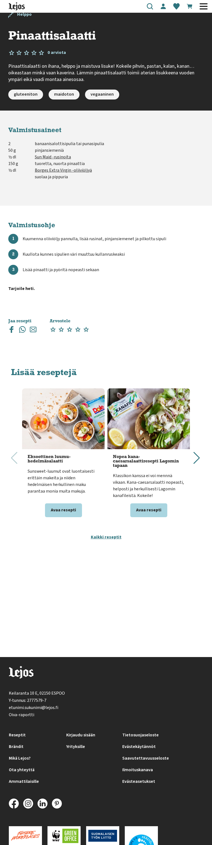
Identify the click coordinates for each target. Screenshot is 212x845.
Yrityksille (75, 747)
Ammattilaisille (24, 781)
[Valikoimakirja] (176, 6)
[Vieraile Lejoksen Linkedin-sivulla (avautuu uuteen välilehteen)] (42, 804)
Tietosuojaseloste (140, 735)
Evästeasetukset (138, 781)
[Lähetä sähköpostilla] (33, 331)
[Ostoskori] (189, 6)
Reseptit (17, 735)
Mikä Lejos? (20, 758)
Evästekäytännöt (139, 747)
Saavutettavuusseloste (145, 758)
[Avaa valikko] (204, 6)
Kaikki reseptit (106, 537)
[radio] (53, 329)
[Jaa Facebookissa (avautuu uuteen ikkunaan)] (11, 330)
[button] (150, 6)
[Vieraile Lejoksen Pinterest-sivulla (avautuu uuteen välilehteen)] (57, 804)
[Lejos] (21, 673)
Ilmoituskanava (137, 770)
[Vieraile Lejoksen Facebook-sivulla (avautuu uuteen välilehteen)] (14, 804)
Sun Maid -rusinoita (53, 157)
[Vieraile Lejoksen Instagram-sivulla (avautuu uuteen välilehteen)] (28, 804)
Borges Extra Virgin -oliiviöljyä (63, 170)
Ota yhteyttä (22, 770)
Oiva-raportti (21, 715)
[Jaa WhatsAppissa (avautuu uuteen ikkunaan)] (22, 330)
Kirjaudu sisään (80, 735)
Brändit (16, 747)
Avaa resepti (63, 510)
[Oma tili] (163, 6)
